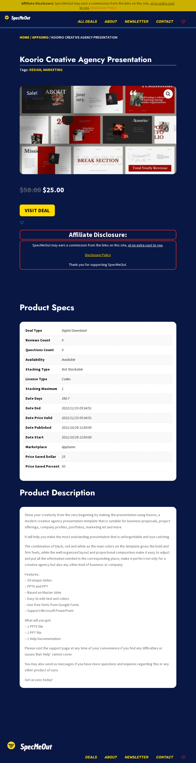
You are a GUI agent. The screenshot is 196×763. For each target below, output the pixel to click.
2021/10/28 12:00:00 (77, 427)
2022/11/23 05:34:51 (77, 408)
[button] (168, 94)
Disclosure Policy (104, 7)
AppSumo (40, 37)
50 (63, 466)
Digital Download (74, 330)
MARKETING (53, 69)
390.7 (66, 398)
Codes (66, 379)
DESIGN (35, 69)
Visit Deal (37, 210)
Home (24, 37)
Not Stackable (72, 369)
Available (68, 359)
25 (63, 456)
